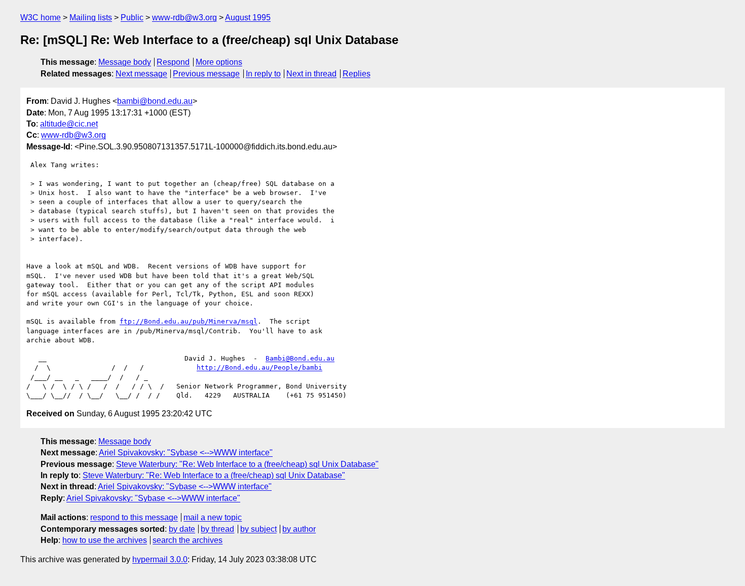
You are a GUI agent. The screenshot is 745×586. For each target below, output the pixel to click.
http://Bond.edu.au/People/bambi (259, 367)
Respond (173, 62)
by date (182, 529)
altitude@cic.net (69, 124)
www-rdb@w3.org (184, 17)
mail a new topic (212, 517)
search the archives (187, 540)
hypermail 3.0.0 (160, 559)
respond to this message (134, 517)
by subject (258, 529)
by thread (217, 529)
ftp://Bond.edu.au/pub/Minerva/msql (188, 321)
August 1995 (248, 17)
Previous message (206, 73)
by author (299, 529)
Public (132, 17)
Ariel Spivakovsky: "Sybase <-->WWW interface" (186, 452)
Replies (356, 73)
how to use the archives (104, 540)
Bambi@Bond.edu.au (300, 358)
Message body (124, 62)
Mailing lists (90, 17)
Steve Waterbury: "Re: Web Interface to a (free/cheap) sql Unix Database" (247, 464)
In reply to (263, 73)
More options (219, 62)
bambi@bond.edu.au (155, 101)
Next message (141, 73)
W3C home (40, 17)
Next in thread (311, 73)
